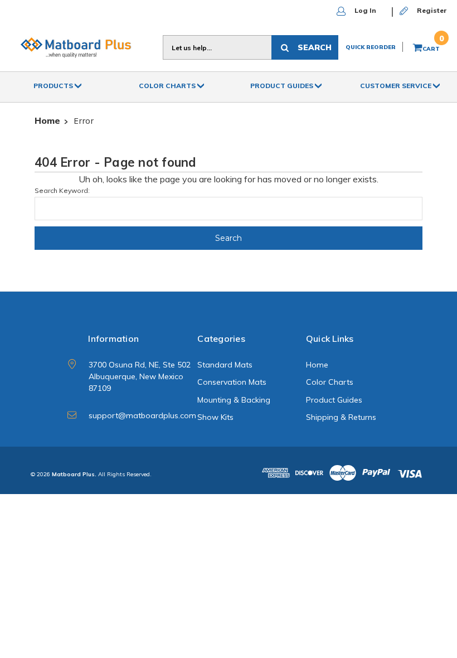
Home (317, 365)
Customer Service (396, 85)
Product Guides (282, 85)
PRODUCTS (54, 85)
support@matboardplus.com (142, 415)
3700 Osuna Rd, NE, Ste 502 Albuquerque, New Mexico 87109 (140, 376)
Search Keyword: (62, 190)
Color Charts (168, 85)
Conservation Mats (231, 382)
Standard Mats (224, 365)
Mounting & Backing (233, 400)
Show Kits (215, 417)
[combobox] (217, 47)
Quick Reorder (371, 47)
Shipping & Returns (341, 417)
